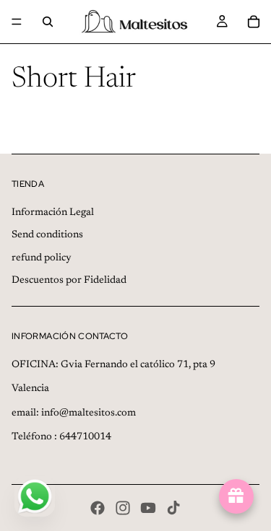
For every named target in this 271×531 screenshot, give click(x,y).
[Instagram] (123, 508)
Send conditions (47, 235)
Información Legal (53, 213)
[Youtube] (148, 508)
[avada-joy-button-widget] (236, 496)
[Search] (48, 22)
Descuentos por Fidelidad (69, 281)
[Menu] (16, 21)
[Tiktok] (173, 508)
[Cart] (254, 22)
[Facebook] (97, 508)
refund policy (42, 258)
